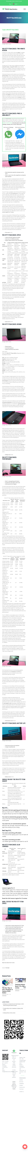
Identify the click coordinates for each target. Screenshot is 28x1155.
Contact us (21, 1091)
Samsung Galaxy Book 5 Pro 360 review (20, 986)
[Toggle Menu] (24, 9)
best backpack (5, 380)
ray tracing (13, 671)
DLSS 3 (19, 671)
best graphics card (7, 703)
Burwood (21, 1081)
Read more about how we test (8, 962)
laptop (18, 52)
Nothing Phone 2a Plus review (9, 1012)
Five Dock (21, 1089)
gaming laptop (5, 75)
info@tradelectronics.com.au (5, 1071)
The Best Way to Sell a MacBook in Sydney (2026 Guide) (7, 990)
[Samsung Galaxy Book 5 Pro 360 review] (20, 980)
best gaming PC (5, 184)
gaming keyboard (21, 403)
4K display (8, 94)
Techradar (7, 967)
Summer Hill (22, 1087)
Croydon (21, 1085)
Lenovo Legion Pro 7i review (8, 212)
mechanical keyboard (6, 402)
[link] (7, 878)
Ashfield (21, 1080)
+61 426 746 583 (4, 1068)
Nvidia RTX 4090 (13, 67)
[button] (3, 987)
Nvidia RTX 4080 (5, 67)
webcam (20, 97)
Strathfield (21, 1083)
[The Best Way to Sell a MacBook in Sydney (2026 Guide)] (7, 982)
